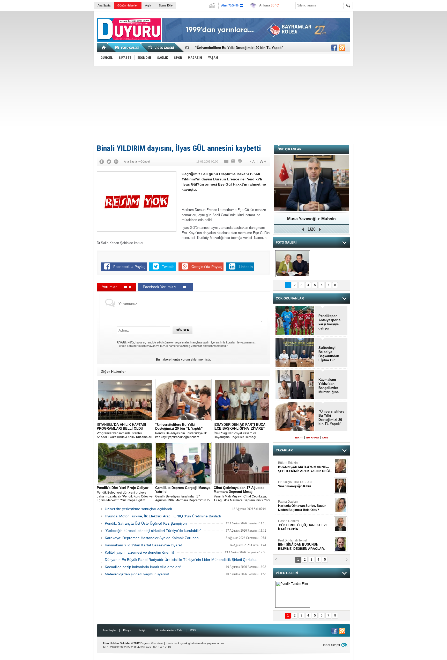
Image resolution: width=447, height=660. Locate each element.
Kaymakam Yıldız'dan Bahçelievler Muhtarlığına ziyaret (328, 386)
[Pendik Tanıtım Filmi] (292, 594)
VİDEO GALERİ (287, 573)
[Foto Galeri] (128, 47)
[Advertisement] (223, 105)
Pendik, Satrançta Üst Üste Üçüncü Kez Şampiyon (146, 523)
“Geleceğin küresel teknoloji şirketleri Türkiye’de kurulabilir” (153, 531)
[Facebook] (101, 161)
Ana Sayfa (104, 5)
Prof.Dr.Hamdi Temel (301, 507)
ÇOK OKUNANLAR (290, 298)
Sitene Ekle (166, 5)
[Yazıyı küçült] (252, 161)
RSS (193, 630)
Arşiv (148, 5)
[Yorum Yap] (226, 161)
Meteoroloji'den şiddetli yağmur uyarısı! (137, 574)
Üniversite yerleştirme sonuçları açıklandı (138, 509)
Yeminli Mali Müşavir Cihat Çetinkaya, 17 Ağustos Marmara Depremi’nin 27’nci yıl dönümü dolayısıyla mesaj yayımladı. (242, 494)
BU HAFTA (312, 437)
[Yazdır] (240, 161)
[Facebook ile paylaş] (334, 48)
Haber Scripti (331, 645)
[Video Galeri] (161, 47)
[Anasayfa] (104, 47)
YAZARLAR (284, 450)
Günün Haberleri (127, 5)
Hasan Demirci (303, 487)
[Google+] (116, 161)
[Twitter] (109, 161)
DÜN (325, 437)
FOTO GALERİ (286, 242)
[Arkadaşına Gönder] (233, 161)
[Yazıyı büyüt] (263, 161)
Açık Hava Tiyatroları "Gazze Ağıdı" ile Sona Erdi (311, 221)
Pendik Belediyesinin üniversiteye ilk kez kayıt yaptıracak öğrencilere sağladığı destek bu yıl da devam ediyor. (183, 431)
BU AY (299, 437)
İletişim (143, 630)
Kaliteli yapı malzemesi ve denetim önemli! (139, 552)
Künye (127, 630)
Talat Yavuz (299, 543)
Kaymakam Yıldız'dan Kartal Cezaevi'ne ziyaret (143, 545)
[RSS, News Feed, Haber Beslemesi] (342, 48)
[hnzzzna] (292, 263)
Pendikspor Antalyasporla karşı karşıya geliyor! (329, 322)
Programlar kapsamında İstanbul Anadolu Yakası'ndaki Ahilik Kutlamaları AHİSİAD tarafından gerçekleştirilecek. (124, 431)
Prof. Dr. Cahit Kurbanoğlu (296, 524)
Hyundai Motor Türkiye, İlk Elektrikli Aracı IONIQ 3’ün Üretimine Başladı (163, 516)
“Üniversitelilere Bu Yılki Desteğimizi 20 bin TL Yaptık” (239, 48)
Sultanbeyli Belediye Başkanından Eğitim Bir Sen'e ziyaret (328, 354)
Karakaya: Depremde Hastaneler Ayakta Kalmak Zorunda (152, 538)
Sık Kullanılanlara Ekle (168, 630)
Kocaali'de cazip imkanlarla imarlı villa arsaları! (143, 567)
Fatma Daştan (302, 468)
